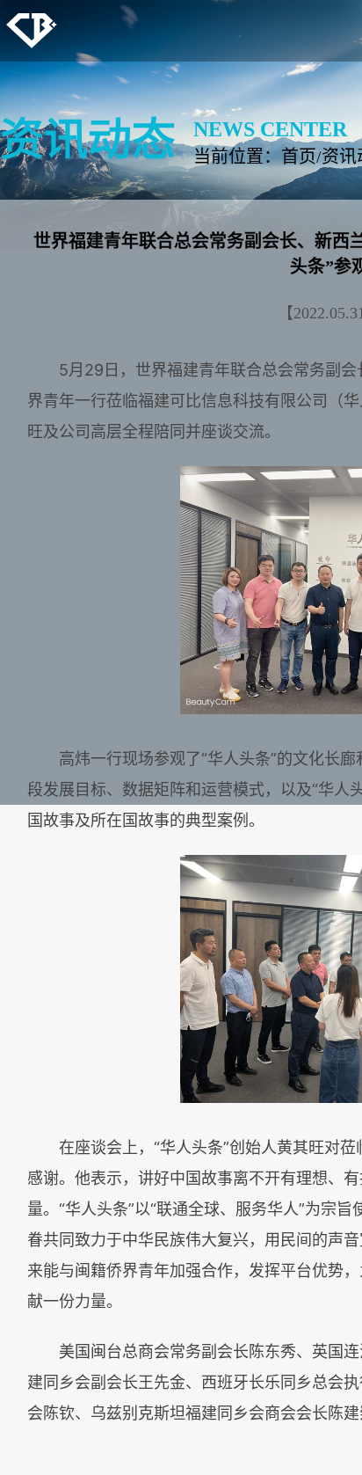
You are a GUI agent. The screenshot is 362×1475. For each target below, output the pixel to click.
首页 (298, 156)
